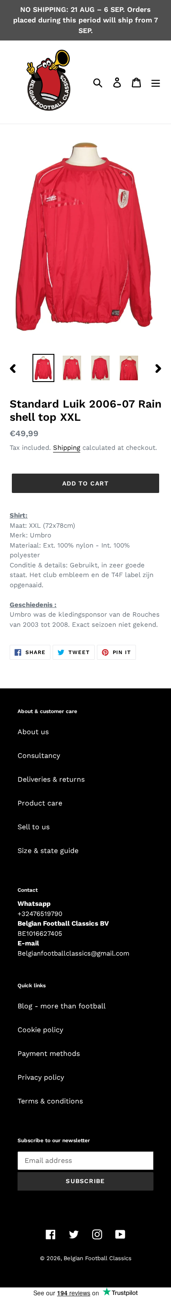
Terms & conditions (50, 1101)
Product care (40, 803)
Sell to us (34, 827)
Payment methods (49, 1053)
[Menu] (155, 82)
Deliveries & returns (51, 779)
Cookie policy (40, 1030)
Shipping (66, 448)
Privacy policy (41, 1077)
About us (33, 732)
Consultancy (39, 755)
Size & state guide (48, 850)
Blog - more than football (62, 1006)
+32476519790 (40, 914)
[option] (43, 368)
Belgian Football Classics (98, 1258)
